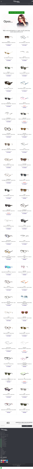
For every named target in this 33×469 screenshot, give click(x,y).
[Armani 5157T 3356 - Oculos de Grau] (8, 221)
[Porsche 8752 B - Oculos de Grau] (24, 144)
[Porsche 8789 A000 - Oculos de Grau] (24, 37)
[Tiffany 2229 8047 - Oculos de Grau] (24, 53)
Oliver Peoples (24, 133)
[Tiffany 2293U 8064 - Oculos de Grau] (8, 160)
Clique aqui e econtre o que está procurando (16, 12)
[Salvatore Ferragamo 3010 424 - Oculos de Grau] (8, 236)
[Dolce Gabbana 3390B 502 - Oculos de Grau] (8, 129)
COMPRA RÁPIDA (9, 40)
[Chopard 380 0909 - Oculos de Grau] (8, 328)
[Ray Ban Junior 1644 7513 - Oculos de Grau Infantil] (8, 404)
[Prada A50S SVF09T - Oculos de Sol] (24, 175)
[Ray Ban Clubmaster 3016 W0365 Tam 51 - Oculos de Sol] (8, 374)
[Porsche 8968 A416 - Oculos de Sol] (8, 190)
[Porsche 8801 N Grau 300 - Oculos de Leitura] (24, 83)
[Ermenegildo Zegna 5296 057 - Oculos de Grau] (8, 175)
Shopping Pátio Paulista (4, 441)
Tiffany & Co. (8, 286)
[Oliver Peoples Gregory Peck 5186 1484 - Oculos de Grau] (8, 297)
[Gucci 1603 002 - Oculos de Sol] (8, 53)
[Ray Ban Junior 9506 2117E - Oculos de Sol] (24, 267)
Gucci (8, 87)
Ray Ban (24, 194)
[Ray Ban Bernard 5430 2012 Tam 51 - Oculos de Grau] (24, 251)
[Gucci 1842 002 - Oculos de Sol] (8, 83)
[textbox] (13, 4)
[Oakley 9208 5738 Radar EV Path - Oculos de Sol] (8, 267)
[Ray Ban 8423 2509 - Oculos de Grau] (24, 236)
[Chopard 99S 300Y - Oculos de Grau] (8, 313)
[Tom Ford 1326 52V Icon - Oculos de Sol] (8, 389)
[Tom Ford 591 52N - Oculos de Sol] (24, 68)
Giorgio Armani (24, 347)
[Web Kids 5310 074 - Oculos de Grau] (24, 98)
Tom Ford (9, 393)
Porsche (24, 41)
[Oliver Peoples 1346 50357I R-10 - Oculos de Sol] (8, 144)
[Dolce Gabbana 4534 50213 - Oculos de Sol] (24, 160)
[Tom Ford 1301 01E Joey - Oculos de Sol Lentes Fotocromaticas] (8, 251)
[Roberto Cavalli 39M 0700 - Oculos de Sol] (8, 206)
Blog (1, 455)
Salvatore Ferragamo (8, 240)
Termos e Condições (3, 452)
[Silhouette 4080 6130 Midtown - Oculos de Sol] (8, 37)
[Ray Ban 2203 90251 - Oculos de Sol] (24, 190)
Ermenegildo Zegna (8, 179)
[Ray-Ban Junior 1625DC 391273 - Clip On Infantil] (24, 313)
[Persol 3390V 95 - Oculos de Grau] (8, 359)
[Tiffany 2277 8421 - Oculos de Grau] (8, 282)
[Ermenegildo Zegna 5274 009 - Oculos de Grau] (8, 114)
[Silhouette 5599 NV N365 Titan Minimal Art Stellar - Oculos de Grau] (24, 297)
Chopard (8, 332)
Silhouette (8, 41)
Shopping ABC (2, 440)
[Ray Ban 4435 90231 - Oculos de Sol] (24, 404)
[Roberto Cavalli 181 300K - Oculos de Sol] (24, 114)
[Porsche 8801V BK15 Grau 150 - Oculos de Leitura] (24, 282)
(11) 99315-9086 (3, 433)
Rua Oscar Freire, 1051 (3, 446)
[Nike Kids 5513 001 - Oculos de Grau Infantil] (24, 374)
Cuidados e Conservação (3, 451)
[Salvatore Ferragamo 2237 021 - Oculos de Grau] (8, 343)
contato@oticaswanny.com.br (5, 434)
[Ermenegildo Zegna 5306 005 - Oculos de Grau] (24, 206)
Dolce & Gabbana (9, 133)
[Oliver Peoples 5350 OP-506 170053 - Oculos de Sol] (24, 129)
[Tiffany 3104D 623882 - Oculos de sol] (8, 68)
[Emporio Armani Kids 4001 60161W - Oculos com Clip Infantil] (24, 359)
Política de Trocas (3, 454)
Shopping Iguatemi (3, 442)
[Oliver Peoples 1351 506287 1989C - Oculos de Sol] (8, 98)
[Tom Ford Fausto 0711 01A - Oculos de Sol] (24, 221)
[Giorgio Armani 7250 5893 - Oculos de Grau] (24, 343)
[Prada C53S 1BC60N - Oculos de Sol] (24, 389)
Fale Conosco (2, 448)
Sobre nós (2, 449)
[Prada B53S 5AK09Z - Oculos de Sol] (24, 328)
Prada (24, 179)
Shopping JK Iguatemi (3, 443)
